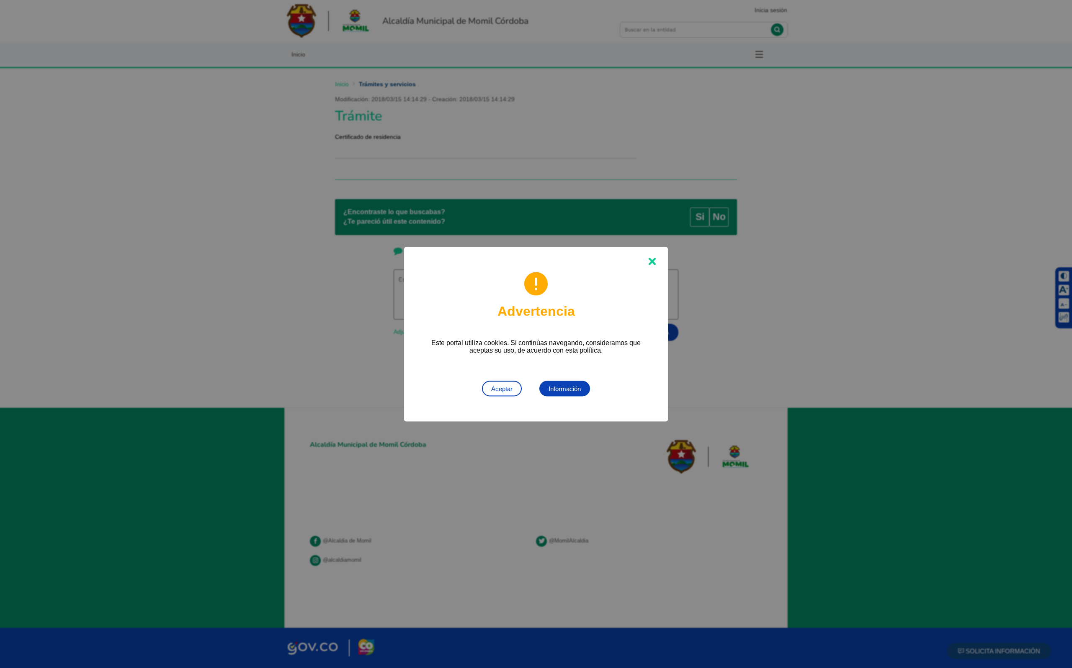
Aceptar (502, 388)
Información (565, 388)
